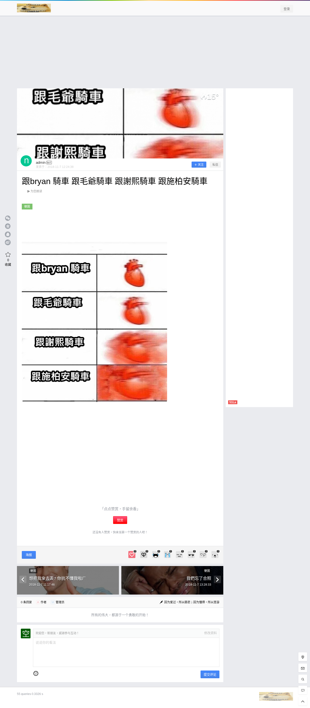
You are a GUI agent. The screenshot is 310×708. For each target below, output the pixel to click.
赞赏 (120, 520)
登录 (287, 9)
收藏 (8, 262)
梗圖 (27, 206)
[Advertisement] (155, 54)
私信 (215, 164)
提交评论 (210, 674)
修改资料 (210, 632)
